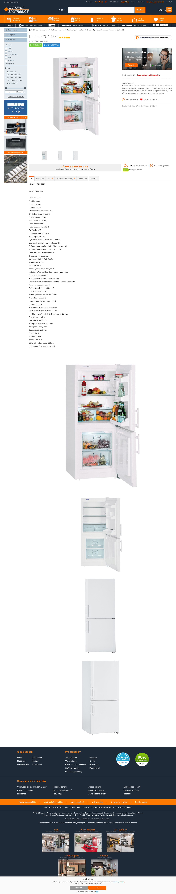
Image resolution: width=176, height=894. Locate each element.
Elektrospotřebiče (123, 807)
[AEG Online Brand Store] (9, 25)
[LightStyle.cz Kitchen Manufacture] (15, 169)
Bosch (10, 51)
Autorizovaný (146, 38)
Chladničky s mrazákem (75, 30)
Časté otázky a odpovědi (75, 764)
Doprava (93, 758)
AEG (9, 48)
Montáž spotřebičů (96, 790)
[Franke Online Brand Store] (51, 25)
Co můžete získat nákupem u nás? (32, 787)
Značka (8, 45)
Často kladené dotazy (97, 794)
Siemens (11, 60)
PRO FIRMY (114, 2)
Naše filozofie (23, 764)
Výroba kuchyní (94, 787)
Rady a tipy (57, 794)
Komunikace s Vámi (131, 787)
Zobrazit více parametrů (16, 97)
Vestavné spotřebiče (27, 802)
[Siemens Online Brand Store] (73, 25)
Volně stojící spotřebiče (53, 802)
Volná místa (37, 758)
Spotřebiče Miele (72, 807)
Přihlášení (89, 2)
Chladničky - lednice (56, 30)
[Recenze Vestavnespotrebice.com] (123, 765)
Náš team (21, 761)
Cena (7, 68)
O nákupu (141, 2)
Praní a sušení (141, 802)
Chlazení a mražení (40, 30)
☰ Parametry (10, 40)
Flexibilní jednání (60, 787)
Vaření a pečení (77, 802)
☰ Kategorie (10, 35)
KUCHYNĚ (124, 2)
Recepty (127, 794)
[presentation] (31, 178)
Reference (21, 794)
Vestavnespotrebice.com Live (16, 117)
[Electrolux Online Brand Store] (30, 25)
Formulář (131, 65)
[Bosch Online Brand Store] (103, 25)
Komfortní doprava (25, 790)
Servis (92, 761)
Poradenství (94, 768)
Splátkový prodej (72, 768)
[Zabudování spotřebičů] (151, 166)
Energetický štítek (135, 170)
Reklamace (94, 764)
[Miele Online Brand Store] (134, 25)
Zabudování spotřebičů (162, 166)
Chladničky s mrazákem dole (97, 30)
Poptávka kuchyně (131, 790)
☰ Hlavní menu (11, 30)
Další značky (9, 63)
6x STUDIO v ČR (101, 2)
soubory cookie (118, 882)
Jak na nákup (71, 758)
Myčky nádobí (97, 802)
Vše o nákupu (71, 761)
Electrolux (12, 54)
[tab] (31, 178)
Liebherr (153, 106)
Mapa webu (37, 764)
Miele (10, 57)
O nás (133, 2)
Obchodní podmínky (73, 771)
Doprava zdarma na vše (155, 2)
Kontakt (169, 2)
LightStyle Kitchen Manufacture (97, 807)
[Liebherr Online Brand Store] (161, 25)
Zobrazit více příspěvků (16, 153)
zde (97, 892)
